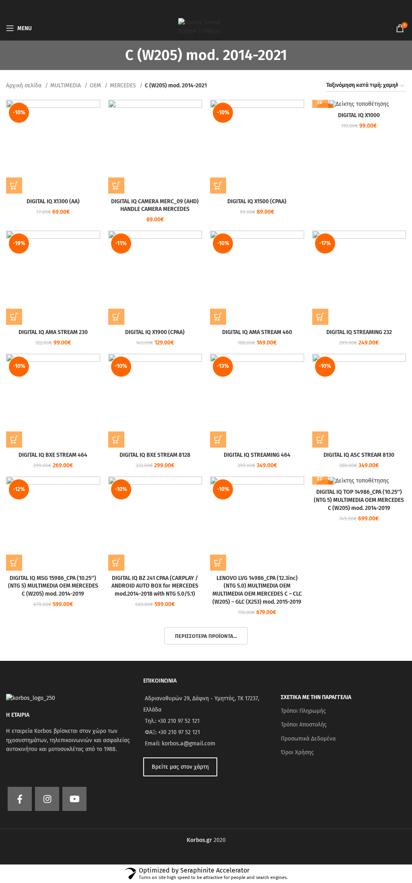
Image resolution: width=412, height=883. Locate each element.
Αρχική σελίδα (24, 85)
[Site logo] (206, 28)
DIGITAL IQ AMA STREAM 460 (257, 332)
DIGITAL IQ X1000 (359, 115)
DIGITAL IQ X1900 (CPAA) (155, 332)
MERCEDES (124, 85)
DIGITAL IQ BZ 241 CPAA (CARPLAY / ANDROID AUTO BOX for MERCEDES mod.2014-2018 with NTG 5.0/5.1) (154, 586)
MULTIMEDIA (66, 85)
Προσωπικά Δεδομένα (308, 738)
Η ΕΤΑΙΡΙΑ (17, 715)
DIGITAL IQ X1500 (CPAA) (256, 201)
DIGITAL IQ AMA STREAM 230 (53, 332)
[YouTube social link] (74, 799)
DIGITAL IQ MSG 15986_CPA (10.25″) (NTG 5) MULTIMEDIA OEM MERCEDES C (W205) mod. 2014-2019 (53, 586)
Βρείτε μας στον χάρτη (180, 766)
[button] (14, 185)
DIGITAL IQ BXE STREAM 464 (53, 455)
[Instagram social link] (47, 799)
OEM (96, 85)
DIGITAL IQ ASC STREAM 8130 (358, 455)
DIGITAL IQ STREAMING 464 (257, 455)
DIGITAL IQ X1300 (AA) (53, 201)
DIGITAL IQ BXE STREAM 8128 (154, 455)
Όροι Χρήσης (297, 752)
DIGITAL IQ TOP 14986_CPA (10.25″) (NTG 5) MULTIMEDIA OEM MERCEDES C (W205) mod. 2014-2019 (359, 500)
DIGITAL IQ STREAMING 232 (359, 332)
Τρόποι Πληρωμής (303, 711)
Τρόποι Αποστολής (304, 724)
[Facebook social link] (20, 799)
